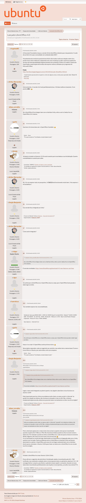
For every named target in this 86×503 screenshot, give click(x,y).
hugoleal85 (15, 49)
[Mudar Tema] (26, 2)
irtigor (15, 251)
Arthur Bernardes (15, 82)
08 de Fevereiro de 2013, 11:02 (33, 452)
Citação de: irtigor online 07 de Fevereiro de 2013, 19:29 (36, 370)
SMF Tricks (21, 493)
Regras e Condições (68, 500)
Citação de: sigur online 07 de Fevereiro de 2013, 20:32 (36, 333)
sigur (15, 278)
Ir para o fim (10, 44)
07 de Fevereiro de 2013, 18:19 (33, 204)
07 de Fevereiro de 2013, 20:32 (33, 279)
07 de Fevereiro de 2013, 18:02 (33, 179)
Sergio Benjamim (15, 202)
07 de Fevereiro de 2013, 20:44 (33, 303)
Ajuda (60, 500)
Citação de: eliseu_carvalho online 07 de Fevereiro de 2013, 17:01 (38, 257)
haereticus (15, 301)
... (27, 476)
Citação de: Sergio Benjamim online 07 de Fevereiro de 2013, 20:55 (39, 420)
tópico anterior (63, 39)
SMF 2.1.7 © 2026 (9, 500)
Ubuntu (35, 496)
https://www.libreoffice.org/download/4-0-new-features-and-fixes (54, 268)
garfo (15, 122)
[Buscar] (70, 19)
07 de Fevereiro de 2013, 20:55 (30, 363)
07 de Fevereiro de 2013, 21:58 (30, 413)
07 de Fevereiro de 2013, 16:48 (33, 83)
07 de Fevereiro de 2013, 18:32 (33, 228)
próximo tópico (74, 39)
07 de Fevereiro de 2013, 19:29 (33, 253)
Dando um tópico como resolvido (43, 164)
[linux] (14, 145)
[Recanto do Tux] (14, 69)
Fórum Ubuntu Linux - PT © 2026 (72, 498)
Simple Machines (20, 500)
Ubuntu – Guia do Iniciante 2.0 (46, 216)
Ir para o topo (11, 476)
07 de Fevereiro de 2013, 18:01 (33, 152)
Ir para (54, 484)
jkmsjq (15, 151)
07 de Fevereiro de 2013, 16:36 (30, 50)
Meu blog (26, 78)
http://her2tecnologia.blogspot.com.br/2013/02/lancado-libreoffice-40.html (45, 72)
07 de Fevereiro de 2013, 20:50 (33, 329)
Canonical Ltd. (8, 498)
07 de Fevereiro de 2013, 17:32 (33, 123)
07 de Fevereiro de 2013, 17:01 (33, 108)
